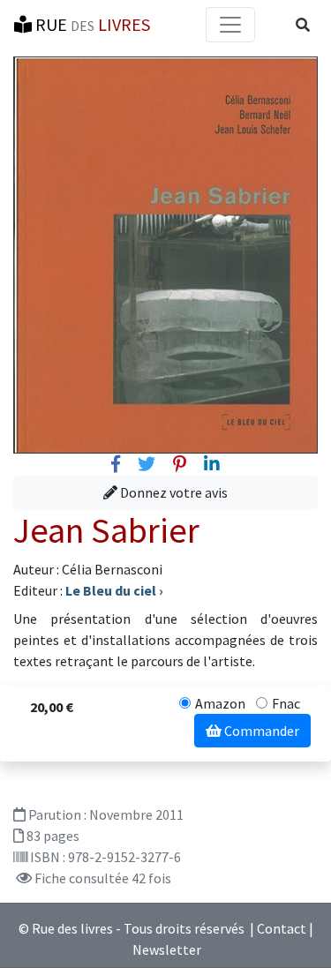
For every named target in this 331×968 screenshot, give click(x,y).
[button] (303, 24)
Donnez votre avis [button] (172, 492)
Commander (260, 730)
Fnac (286, 703)
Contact (281, 928)
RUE (91, 24)
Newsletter (166, 949)
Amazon (220, 703)
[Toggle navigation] (230, 24)
